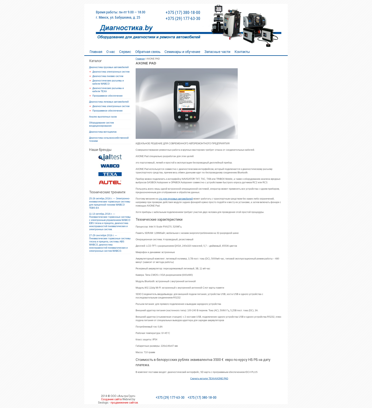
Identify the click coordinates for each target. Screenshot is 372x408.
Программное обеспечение (107, 95)
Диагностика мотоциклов (102, 132)
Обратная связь (147, 52)
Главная (96, 52)
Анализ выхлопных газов (103, 116)
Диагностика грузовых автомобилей (109, 67)
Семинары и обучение (182, 52)
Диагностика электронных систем (110, 71)
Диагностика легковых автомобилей (109, 101)
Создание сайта (111, 399)
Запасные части (217, 52)
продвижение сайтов (124, 402)
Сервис (125, 52)
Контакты (242, 52)
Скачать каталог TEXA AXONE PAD (209, 378)
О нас (110, 52)
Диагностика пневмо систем (107, 76)
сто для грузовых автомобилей (176, 198)
